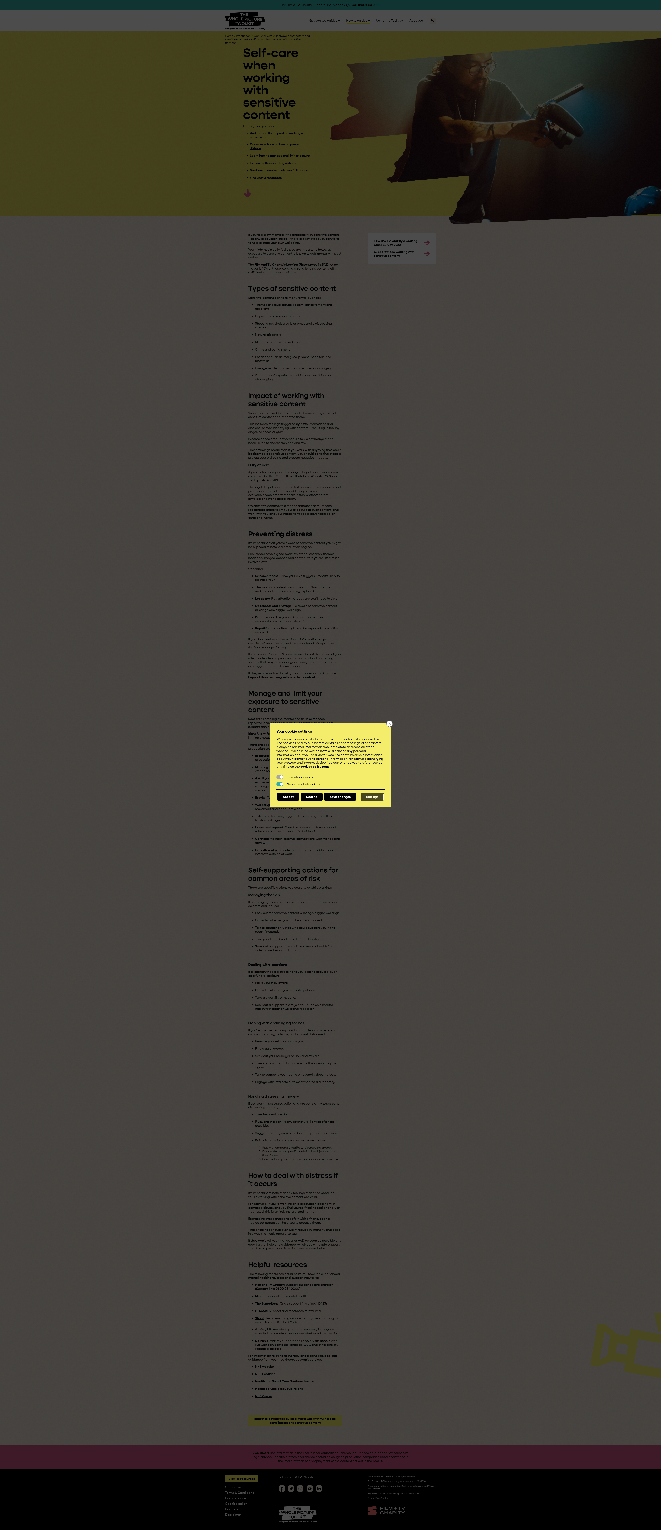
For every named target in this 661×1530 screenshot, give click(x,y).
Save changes (340, 797)
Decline (311, 797)
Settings (372, 797)
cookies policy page (315, 766)
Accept (288, 797)
